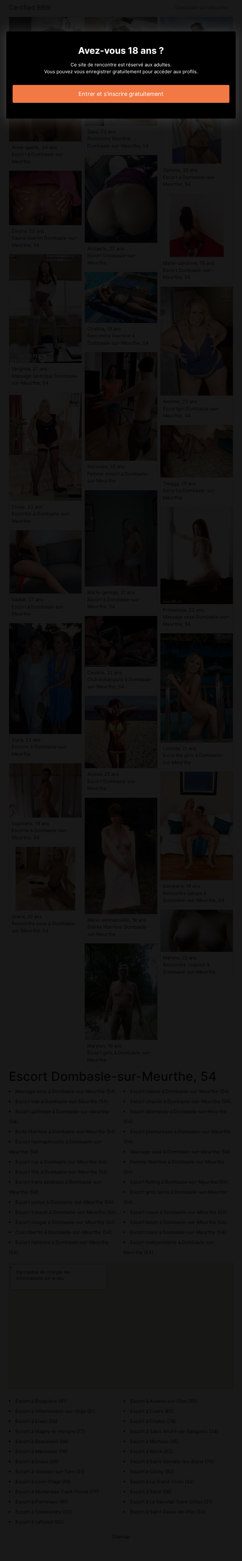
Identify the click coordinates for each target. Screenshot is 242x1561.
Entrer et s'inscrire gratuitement (121, 94)
